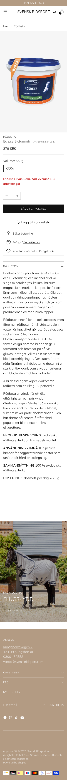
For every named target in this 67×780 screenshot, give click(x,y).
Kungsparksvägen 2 (18, 647)
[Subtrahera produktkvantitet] (6, 195)
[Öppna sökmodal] (54, 11)
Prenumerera (53, 704)
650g (10, 168)
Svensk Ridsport (36, 751)
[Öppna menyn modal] (5, 11)
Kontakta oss (31, 242)
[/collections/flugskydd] (33, 571)
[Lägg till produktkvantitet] (17, 195)
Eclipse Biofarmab (16, 141)
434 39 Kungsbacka (18, 652)
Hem (6, 26)
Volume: (13, 161)
